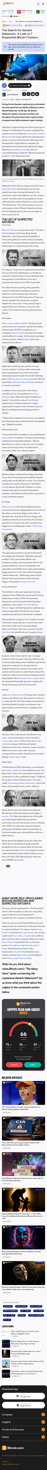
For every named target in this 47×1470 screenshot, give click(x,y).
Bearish (14, 1065)
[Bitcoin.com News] (8, 3)
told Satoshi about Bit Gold (22, 382)
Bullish (32, 1065)
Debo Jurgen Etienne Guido (19, 958)
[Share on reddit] (33, 94)
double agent (15, 757)
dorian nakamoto (10, 1311)
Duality (27, 936)
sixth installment (14, 695)
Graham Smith (18, 333)
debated (23, 850)
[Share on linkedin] (37, 94)
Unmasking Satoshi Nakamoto (21, 783)
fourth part (10, 507)
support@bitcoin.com (10, 1464)
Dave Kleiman (15, 945)
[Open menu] (43, 4)
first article (10, 230)
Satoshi (22, 1315)
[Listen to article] (4, 85)
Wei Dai (7, 1320)
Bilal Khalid (22, 955)
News (4, 21)
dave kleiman (36, 1306)
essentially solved (18, 149)
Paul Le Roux (18, 936)
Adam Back (8, 1306)
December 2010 (9, 189)
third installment (9, 438)
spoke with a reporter (30, 678)
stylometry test (28, 581)
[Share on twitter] (28, 94)
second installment (14, 323)
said (4, 487)
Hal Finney (25, 1311)
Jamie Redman (12, 94)
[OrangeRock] (15, 16)
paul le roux (9, 1315)
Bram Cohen (7, 942)
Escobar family (27, 932)
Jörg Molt (18, 952)
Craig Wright (21, 1306)
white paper (32, 133)
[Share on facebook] (24, 94)
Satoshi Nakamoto (36, 1315)
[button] (28, 85)
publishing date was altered (18, 379)
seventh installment (13, 770)
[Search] (38, 4)
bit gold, (26, 339)
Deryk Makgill (33, 400)
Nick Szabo (38, 1311)
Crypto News (11, 21)
